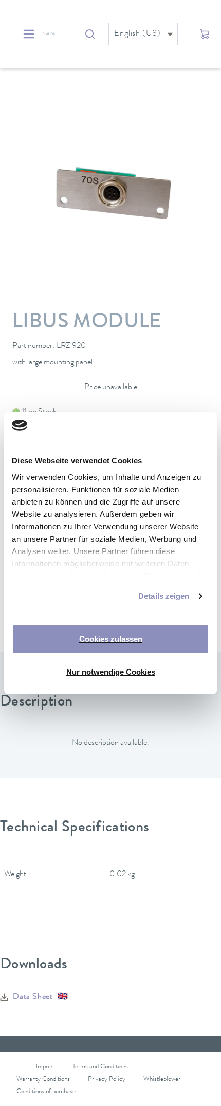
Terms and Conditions (100, 1067)
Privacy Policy (106, 1079)
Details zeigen (163, 596)
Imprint (45, 1067)
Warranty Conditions (43, 1079)
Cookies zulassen (110, 638)
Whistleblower (161, 1079)
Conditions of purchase (46, 1091)
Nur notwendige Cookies (110, 671)
